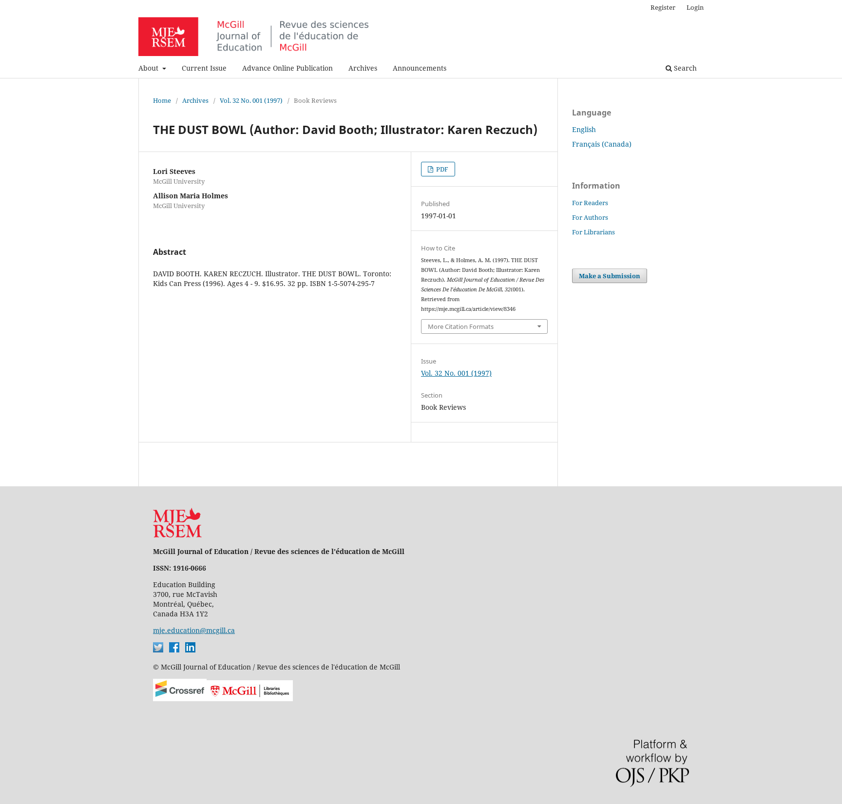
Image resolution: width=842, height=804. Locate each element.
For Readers (590, 202)
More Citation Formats (461, 326)
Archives (362, 68)
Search (684, 68)
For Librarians (593, 232)
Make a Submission (609, 275)
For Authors (590, 217)
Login (695, 7)
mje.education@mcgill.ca (194, 630)
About (149, 68)
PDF (441, 169)
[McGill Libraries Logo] (250, 698)
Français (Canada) (602, 144)
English (584, 129)
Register (663, 7)
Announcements (419, 68)
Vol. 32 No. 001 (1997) (251, 100)
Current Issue (204, 68)
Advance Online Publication (287, 68)
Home (162, 100)
